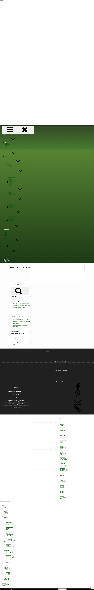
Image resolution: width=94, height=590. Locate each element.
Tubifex (16, 416)
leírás (46, 453)
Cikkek (7, 232)
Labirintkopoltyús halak (11, 177)
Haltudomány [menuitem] (62, 421)
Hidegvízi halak (10, 192)
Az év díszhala (8, 243)
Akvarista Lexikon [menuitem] (5, 561)
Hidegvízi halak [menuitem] (8, 537)
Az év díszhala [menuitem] (6, 570)
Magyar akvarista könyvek (12, 220)
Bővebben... (64, 589)
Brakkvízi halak (10, 184)
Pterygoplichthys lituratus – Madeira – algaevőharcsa (21, 305)
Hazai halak (11, 193)
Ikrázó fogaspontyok (11, 181)
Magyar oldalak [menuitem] (62, 491)
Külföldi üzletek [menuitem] (62, 494)
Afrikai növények (10, 203)
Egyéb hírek (8, 148)
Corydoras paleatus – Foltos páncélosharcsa (16, 401)
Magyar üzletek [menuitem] (62, 493)
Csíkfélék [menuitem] (61, 442)
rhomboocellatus (46, 459)
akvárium (46, 426)
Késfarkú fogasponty (46, 452)
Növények (7, 145)
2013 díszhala (10, 245)
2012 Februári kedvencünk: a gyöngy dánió (16, 424)
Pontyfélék (9, 165)
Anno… (7, 231)
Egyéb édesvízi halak (11, 183)
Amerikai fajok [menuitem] (62, 438)
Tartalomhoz (2, 0)
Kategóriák (12, 298)
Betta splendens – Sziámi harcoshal (15, 395)
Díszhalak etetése (8, 235)
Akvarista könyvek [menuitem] (7, 551)
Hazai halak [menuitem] (61, 452)
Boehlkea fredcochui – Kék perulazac (61, 370)
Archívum (12, 331)
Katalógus (5, 156)
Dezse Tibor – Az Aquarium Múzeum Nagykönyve (21, 303)
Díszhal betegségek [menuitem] (63, 479)
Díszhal (7, 143)
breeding (46, 439)
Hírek (5, 142)
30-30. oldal (46, 418)
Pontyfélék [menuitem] (61, 432)
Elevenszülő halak (46, 444)
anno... (46, 433)
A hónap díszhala (8, 230)
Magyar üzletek (8, 257)
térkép (46, 466)
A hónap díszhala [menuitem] (62, 475)
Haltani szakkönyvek (11, 217)
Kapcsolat (5, 261)
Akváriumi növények (9, 202)
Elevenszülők (45, 445)
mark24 (14, 319)
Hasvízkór (17, 323)
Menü (33, 132)
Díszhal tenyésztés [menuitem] (63, 480)
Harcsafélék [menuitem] (61, 441)
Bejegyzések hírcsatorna (17, 340)
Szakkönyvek (8, 146)
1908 (46, 420)
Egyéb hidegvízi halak (13, 194)
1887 (46, 419)
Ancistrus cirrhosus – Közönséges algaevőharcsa (15, 398)
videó (46, 467)
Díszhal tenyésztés (9, 234)
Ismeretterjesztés (10, 218)
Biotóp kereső (6, 259)
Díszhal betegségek (9, 233)
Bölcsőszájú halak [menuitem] (9, 523)
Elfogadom (60, 589)
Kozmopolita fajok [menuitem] (62, 460)
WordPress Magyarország (17, 344)
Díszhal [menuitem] (61, 420)
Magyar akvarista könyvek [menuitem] (64, 470)
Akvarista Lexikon (6, 229)
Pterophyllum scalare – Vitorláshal (16, 407)
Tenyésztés (7, 147)
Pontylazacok (10, 166)
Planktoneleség (16, 423)
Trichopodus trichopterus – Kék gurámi (16, 406)
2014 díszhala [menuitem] (62, 487)
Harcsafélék (9, 178)
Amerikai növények (11, 204)
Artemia (16, 420)
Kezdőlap (5, 134)
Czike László (15, 321)
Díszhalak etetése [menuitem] (62, 481)
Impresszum (16, 387)
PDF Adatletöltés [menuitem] (62, 471)
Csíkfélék (9, 179)
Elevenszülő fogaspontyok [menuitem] (64, 443)
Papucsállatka (16, 417)
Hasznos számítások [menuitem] (63, 497)
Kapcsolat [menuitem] (61, 498)
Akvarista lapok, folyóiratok (12, 216)
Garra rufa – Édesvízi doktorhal (16, 404)
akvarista (46, 424)
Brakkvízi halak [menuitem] (62, 448)
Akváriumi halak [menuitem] (6, 518)
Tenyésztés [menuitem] (61, 425)
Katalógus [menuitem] (3, 516)
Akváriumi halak (8, 164)
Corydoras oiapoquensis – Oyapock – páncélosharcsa (56, 381)
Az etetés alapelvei (16, 426)
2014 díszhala (10, 246)
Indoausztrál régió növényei (12, 205)
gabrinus (14, 325)
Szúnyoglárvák (16, 414)
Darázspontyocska (46, 440)
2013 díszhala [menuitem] (62, 486)
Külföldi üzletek (8, 258)
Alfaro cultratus (46, 431)
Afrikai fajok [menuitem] (61, 437)
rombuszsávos (46, 460)
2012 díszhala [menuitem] (62, 485)
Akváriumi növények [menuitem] (7, 542)
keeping (46, 451)
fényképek (46, 447)
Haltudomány (8, 144)
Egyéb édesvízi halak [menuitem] (63, 447)
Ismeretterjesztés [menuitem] (62, 468)
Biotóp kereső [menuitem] (62, 496)
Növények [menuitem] (61, 423)
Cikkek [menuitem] (61, 477)
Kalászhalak (10, 182)
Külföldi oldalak (8, 256)
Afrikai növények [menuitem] (62, 457)
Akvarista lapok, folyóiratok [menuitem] (64, 465)
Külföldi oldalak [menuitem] (62, 492)
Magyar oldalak (8, 255)
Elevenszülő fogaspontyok (12, 180)
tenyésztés (46, 464)
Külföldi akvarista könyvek (12, 219)
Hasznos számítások (7, 260)
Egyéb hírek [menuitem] (61, 426)
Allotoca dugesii (46, 432)
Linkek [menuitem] (3, 576)
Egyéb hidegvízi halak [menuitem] (63, 453)
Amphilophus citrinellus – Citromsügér (22, 319)
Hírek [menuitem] (3, 506)
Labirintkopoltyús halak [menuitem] (63, 440)
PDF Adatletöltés (8, 221)
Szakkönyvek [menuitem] (62, 424)
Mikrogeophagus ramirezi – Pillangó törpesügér (15, 403)
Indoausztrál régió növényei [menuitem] (64, 459)
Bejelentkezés (15, 338)
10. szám (46, 417)
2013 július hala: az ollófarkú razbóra (61, 361)
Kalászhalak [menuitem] (61, 446)
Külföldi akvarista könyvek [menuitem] (64, 469)
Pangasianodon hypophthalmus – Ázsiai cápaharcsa (16, 400)
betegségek (46, 438)
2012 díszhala (10, 244)
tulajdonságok (46, 465)
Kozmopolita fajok (10, 206)
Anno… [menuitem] (61, 476)
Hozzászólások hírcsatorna (17, 342)
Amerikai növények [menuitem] (63, 458)
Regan (46, 458)
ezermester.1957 (46, 446)
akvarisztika (46, 425)
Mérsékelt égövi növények (12, 207)
